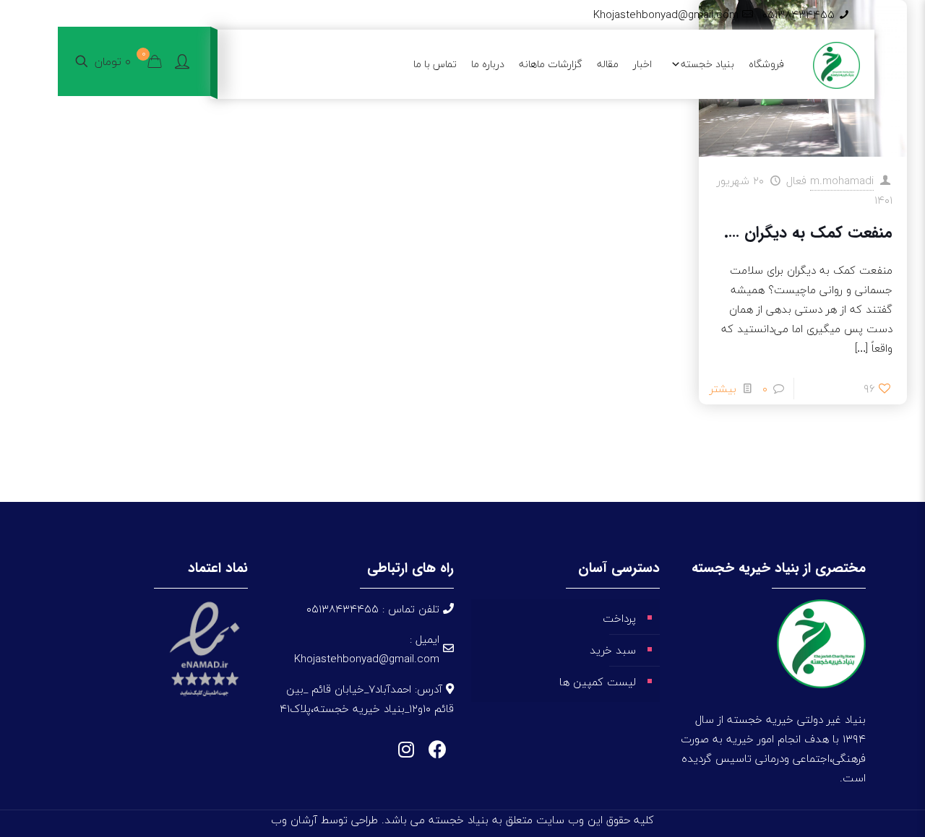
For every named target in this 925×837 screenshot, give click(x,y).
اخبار (642, 64)
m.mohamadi (842, 180)
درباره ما (487, 64)
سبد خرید (613, 650)
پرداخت (619, 618)
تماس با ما (435, 64)
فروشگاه (766, 64)
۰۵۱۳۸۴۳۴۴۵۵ (798, 14)
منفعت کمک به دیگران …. (808, 232)
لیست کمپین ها (597, 681)
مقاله (608, 64)
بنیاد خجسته (707, 64)
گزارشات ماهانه (550, 64)
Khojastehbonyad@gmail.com (666, 14)
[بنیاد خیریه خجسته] (836, 64)
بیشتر (723, 388)
